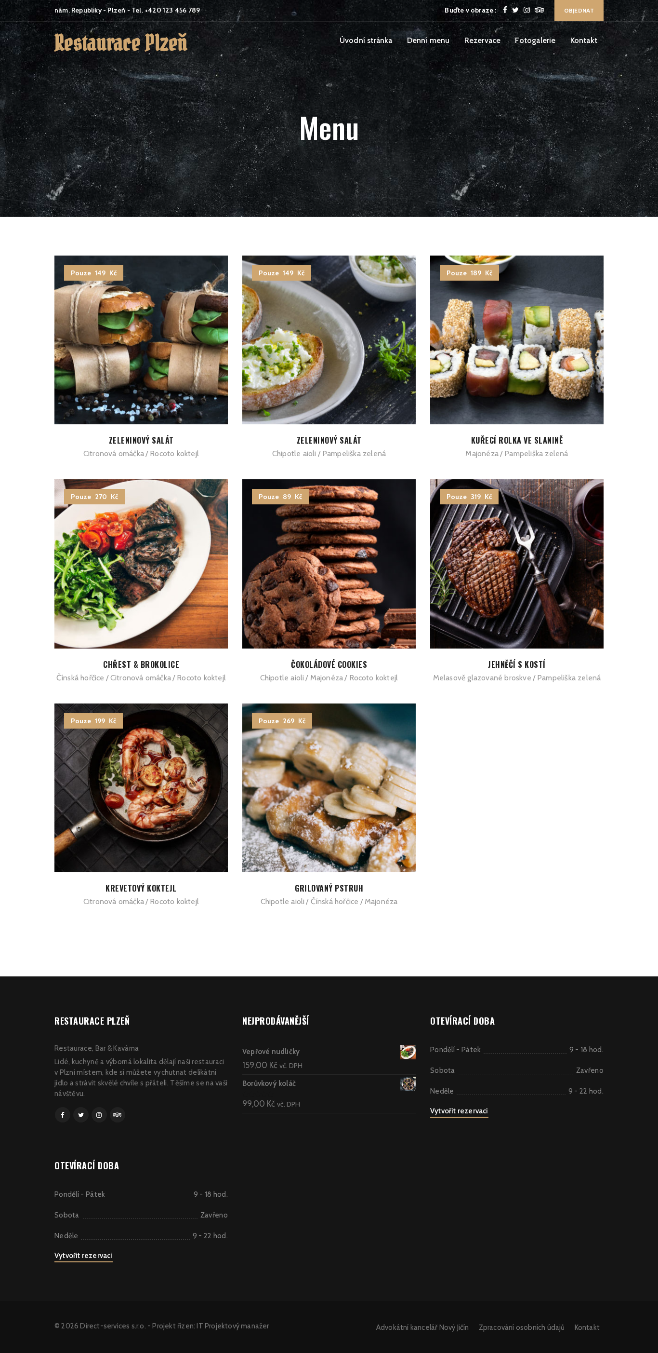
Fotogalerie (535, 40)
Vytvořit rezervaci (83, 1255)
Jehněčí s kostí (517, 664)
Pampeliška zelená (354, 453)
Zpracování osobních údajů (522, 1327)
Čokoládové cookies (329, 664)
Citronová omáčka (113, 453)
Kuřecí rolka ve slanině (517, 440)
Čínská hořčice (80, 677)
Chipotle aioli (294, 453)
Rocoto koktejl (174, 453)
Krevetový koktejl (141, 888)
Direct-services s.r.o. (112, 1326)
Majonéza (482, 453)
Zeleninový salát (141, 440)
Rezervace (482, 40)
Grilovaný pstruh (329, 888)
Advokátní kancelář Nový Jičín (422, 1327)
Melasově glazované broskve (482, 677)
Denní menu (428, 40)
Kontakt (583, 40)
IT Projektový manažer (233, 1326)
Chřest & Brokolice (141, 664)
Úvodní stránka (366, 40)
